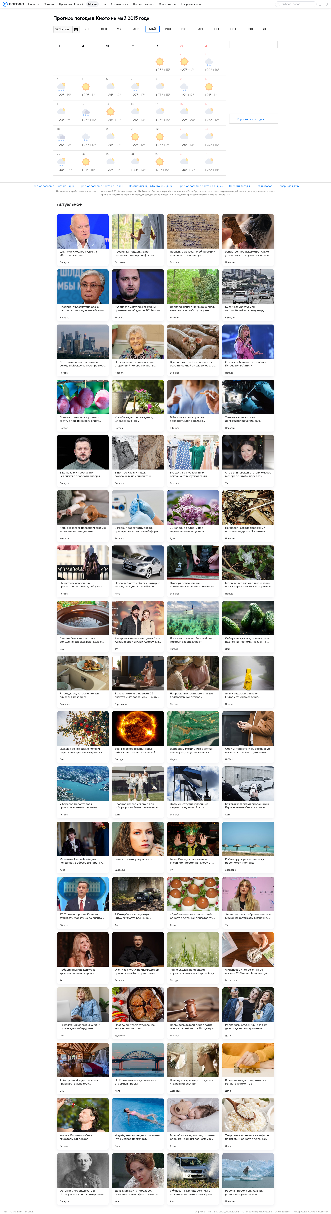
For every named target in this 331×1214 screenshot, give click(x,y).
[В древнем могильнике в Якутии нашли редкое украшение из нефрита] (193, 737)
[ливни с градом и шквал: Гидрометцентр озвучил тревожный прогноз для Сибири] (248, 682)
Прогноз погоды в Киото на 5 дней (101, 186)
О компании (16, 1212)
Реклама (29, 1212)
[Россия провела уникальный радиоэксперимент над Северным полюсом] (248, 1179)
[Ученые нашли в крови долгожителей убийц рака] (248, 406)
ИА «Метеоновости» (318, 1212)
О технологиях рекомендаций (257, 1212)
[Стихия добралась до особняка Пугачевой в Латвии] (248, 350)
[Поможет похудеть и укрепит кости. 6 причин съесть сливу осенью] (83, 406)
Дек (266, 29)
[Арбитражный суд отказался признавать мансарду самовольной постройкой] (83, 1068)
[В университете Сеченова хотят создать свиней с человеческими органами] (193, 350)
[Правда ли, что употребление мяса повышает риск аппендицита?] (138, 1013)
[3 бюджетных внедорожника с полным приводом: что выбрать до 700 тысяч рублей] (193, 1179)
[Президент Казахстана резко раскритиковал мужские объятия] (83, 295)
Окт (233, 29)
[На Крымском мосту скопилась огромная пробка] (138, 1068)
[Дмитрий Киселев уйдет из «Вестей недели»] (83, 240)
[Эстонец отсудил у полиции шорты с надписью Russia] (193, 792)
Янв (88, 29)
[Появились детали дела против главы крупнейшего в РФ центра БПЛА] (193, 1013)
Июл (184, 29)
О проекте (200, 1212)
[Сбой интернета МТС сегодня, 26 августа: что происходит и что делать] (248, 737)
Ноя (250, 29)
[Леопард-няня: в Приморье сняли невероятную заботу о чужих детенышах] (193, 295)
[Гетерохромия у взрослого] (138, 847)
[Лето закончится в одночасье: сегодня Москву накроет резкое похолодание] (83, 350)
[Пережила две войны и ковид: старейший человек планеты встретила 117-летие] (138, 350)
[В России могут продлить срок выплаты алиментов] (248, 1068)
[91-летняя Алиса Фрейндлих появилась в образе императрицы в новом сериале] (83, 847)
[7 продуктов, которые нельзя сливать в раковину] (83, 682)
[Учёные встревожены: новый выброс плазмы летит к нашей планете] (138, 737)
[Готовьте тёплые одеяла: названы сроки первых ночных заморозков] (248, 571)
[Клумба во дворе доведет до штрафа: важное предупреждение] (138, 406)
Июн (168, 29)
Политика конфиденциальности (223, 1212)
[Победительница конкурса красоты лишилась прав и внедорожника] (83, 958)
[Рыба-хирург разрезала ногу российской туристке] (248, 847)
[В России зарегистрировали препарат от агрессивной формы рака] (138, 516)
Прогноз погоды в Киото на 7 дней (151, 186)
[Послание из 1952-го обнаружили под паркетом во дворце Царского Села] (193, 240)
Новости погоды (239, 186)
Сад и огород (264, 186)
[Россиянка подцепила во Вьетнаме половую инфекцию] (138, 240)
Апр (136, 29)
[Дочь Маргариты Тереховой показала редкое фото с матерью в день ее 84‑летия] (138, 1179)
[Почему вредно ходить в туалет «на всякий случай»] (193, 1068)
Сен (217, 29)
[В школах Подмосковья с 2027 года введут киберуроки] (83, 1013)
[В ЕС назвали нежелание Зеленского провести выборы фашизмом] (83, 461)
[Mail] (5, 4)
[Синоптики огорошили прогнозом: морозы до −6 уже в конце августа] (83, 571)
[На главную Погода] (16, 4)
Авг (201, 29)
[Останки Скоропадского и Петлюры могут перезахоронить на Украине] (83, 1179)
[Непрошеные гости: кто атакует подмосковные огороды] (193, 682)
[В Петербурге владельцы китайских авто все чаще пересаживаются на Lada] (138, 903)
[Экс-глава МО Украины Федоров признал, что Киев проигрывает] (138, 958)
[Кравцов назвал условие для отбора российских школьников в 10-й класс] (138, 792)
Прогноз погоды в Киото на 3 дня (53, 186)
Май (152, 29)
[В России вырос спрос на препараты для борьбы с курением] (193, 406)
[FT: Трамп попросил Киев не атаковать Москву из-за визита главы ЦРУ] (83, 903)
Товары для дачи (288, 186)
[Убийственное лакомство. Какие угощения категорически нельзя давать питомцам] (248, 240)
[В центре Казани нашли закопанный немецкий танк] (138, 461)
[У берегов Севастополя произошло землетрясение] (83, 792)
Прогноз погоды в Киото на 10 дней (200, 186)
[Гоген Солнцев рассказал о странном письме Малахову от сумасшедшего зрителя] (193, 847)
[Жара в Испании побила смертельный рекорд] (83, 1124)
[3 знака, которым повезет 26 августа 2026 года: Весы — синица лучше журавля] (138, 682)
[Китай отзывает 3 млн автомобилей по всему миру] (248, 295)
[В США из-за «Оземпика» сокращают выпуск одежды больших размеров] (193, 461)
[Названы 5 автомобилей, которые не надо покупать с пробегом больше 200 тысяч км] (138, 571)
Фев (104, 29)
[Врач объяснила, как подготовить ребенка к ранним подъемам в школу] (193, 1124)
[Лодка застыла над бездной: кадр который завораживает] (193, 626)
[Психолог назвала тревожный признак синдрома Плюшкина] (248, 516)
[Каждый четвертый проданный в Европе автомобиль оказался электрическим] (248, 792)
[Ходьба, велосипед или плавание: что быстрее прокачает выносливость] (138, 1124)
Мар (120, 29)
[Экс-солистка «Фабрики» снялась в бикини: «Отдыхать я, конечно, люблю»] (248, 903)
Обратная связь (282, 1212)
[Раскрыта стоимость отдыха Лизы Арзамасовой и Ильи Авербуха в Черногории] (138, 626)
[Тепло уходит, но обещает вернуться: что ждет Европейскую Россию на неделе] (193, 958)
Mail (5, 1212)
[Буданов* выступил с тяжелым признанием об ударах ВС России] (138, 295)
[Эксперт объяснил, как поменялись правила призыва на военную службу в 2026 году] (193, 571)
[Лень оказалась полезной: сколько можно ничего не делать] (83, 516)
